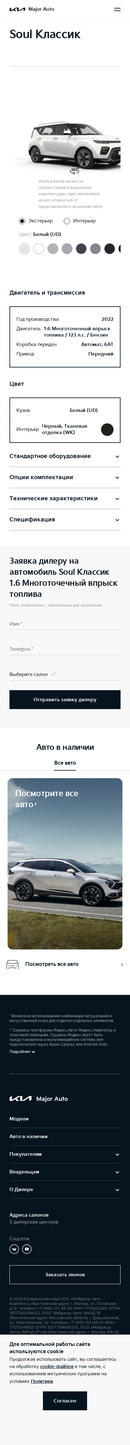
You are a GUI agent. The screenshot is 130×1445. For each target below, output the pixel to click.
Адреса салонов (29, 1215)
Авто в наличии (28, 1137)
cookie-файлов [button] (57, 1366)
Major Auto (41, 9)
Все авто (65, 763)
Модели (19, 1119)
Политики (42, 1381)
